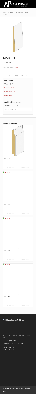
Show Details (25, 167)
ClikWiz (4, 391)
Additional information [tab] (21, 76)
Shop (4, 11)
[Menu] (30, 4)
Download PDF (9, 96)
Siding (16, 67)
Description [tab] (8, 76)
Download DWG (10, 92)
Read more (11, 167)
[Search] (26, 4)
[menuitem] (26, 4)
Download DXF (9, 88)
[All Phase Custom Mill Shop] (15, 4)
